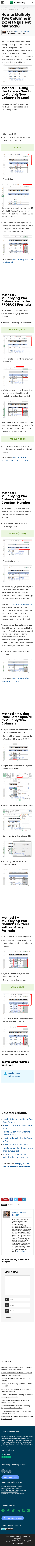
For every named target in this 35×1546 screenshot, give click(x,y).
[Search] (32, 2)
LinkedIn (18, 1511)
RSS (23, 1511)
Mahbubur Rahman (22, 31)
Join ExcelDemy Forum (13, 1518)
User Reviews (5, 1469)
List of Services (6, 1471)
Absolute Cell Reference (21, 604)
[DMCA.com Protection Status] (7, 1528)
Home (3, 8)
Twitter (13, 1511)
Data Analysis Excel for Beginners (12, 1494)
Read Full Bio (21, 1251)
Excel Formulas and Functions (11, 1488)
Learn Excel (24, 1166)
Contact (28, 1511)
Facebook (8, 1511)
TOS (20, 1526)
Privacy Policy (13, 1526)
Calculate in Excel (9, 1166)
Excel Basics (10, 8)
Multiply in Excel (21, 1163)
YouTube (3, 1511)
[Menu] (2, 2)
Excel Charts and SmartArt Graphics (13, 1490)
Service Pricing (6, 1473)
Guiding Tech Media (23, 1537)
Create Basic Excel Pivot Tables (11, 1487)
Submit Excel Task (10, 1477)
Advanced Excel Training (9, 1492)
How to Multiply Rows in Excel (16, 1144)
